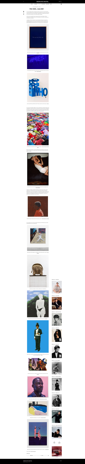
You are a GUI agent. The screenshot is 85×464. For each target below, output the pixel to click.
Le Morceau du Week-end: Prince (57, 450)
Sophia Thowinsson (33, 451)
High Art (48, 103)
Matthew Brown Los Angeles (45, 218)
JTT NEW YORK (47, 449)
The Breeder (45, 318)
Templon (38, 374)
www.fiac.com (28, 453)
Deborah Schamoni (43, 417)
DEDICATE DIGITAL (42, 1)
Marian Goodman (39, 71)
